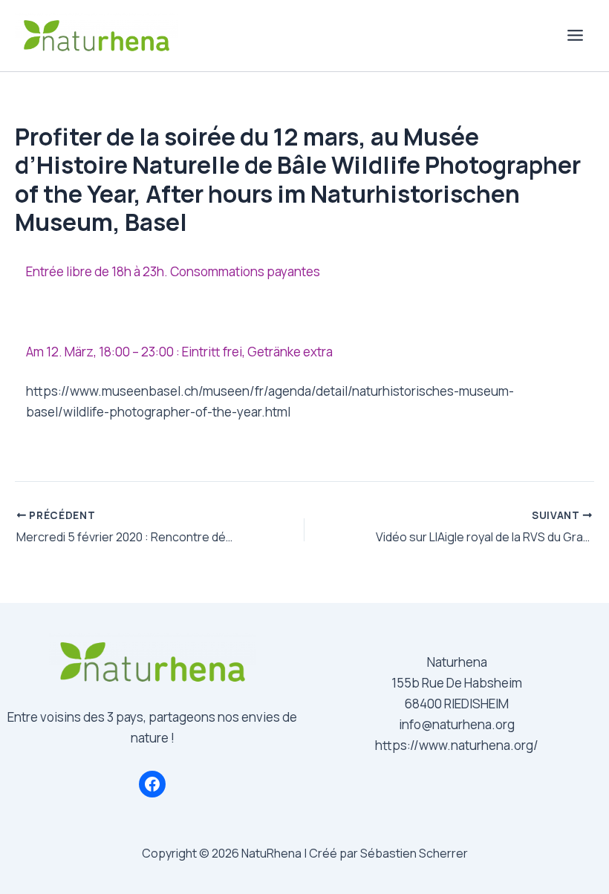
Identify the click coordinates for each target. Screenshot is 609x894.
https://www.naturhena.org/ (456, 745)
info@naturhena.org (457, 724)
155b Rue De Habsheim (456, 682)
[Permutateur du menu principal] (576, 36)
